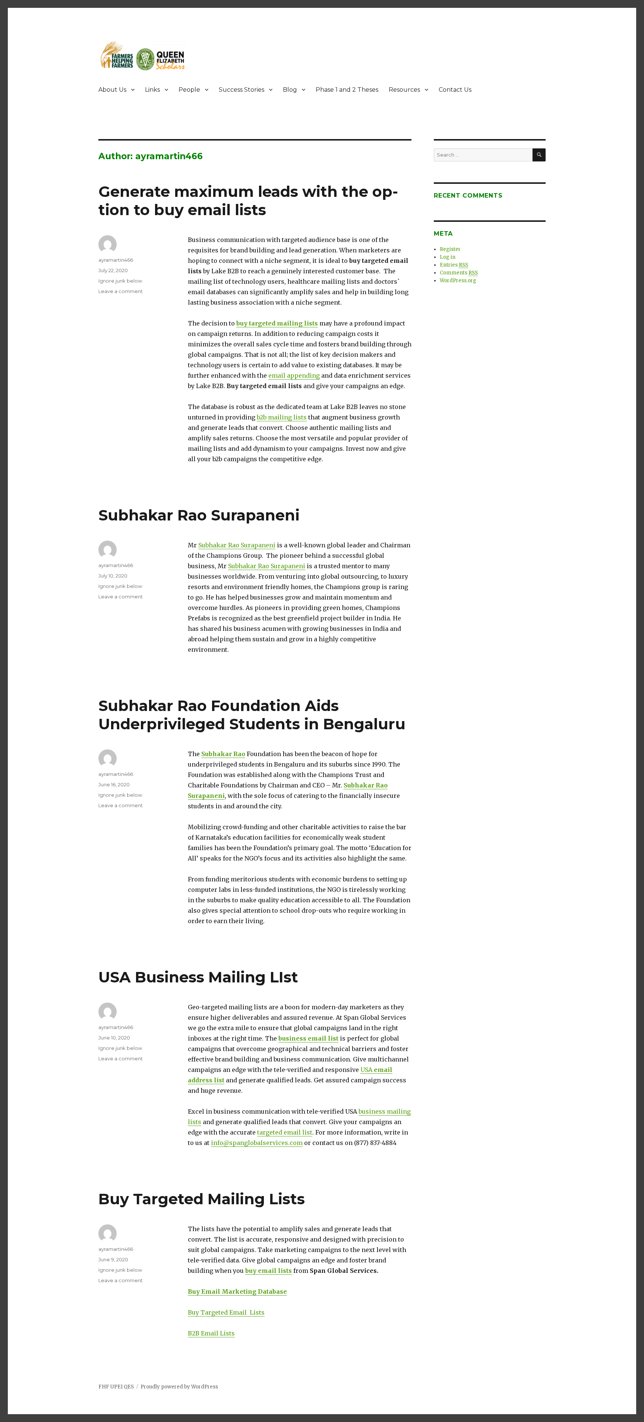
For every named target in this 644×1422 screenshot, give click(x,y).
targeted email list (284, 1132)
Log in (447, 257)
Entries (454, 265)
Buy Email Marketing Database (237, 1291)
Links (152, 89)
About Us (112, 89)
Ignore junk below (120, 281)
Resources (404, 89)
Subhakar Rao (223, 754)
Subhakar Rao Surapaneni (199, 515)
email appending (294, 375)
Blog (290, 89)
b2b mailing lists (282, 417)
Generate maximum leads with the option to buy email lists (248, 200)
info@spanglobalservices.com (257, 1142)
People (189, 89)
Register (450, 249)
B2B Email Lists (211, 1333)
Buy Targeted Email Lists (226, 1312)
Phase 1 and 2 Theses (347, 89)
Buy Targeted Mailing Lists (201, 1199)
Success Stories (241, 89)
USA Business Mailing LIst (198, 977)
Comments (459, 273)
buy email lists (268, 1270)
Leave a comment (120, 291)
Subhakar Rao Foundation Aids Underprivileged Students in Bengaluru (251, 714)
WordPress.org (458, 280)
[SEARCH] (539, 154)
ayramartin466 (115, 260)
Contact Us (455, 89)
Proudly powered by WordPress (179, 1387)
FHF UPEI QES (116, 1387)
